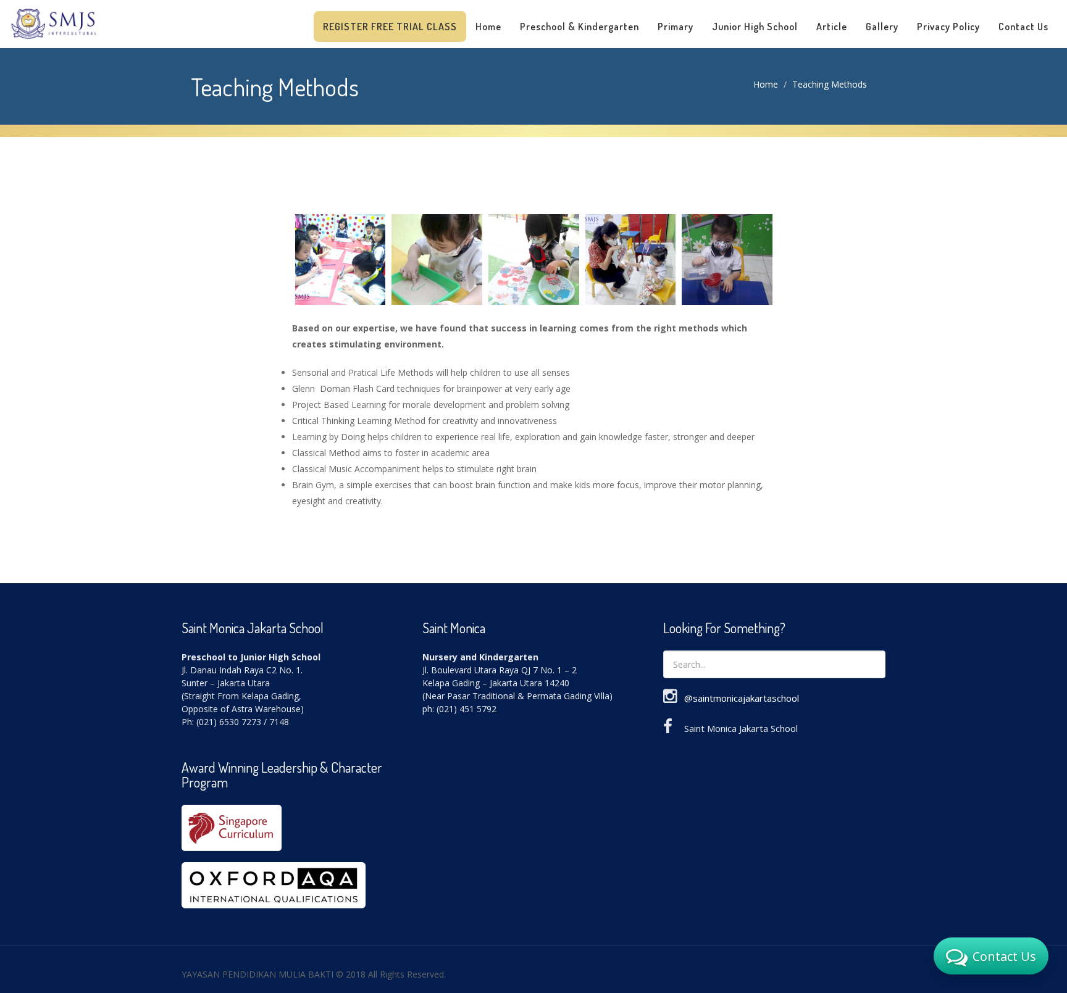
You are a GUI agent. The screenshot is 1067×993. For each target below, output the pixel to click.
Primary (675, 26)
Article (831, 26)
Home (488, 26)
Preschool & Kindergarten (579, 26)
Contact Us (1023, 26)
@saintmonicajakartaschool (741, 698)
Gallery (882, 26)
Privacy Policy (948, 26)
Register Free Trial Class (390, 26)
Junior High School (755, 26)
